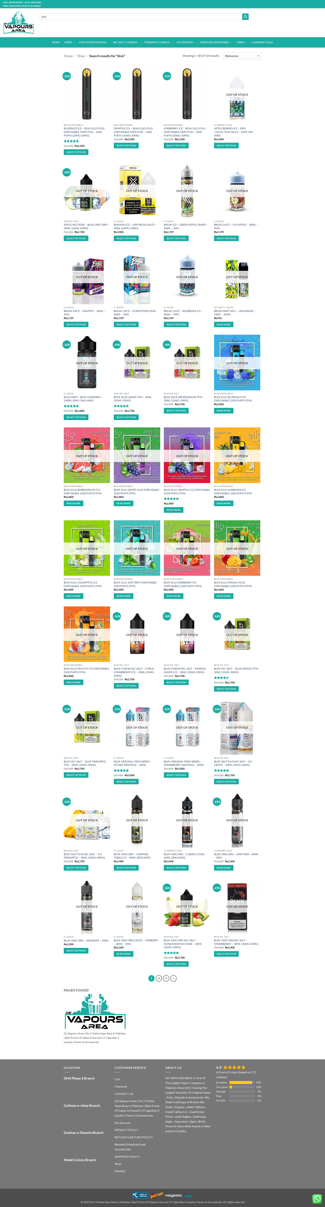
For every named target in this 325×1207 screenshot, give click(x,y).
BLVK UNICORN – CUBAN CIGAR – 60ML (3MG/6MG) (185, 856)
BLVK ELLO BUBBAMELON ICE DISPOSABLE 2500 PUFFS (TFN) (83, 491)
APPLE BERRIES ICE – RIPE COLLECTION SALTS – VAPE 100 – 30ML (234, 132)
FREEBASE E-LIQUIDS (156, 42)
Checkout (121, 1086)
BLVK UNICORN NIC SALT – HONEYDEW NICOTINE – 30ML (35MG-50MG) (183, 944)
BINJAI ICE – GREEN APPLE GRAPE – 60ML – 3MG (186, 226)
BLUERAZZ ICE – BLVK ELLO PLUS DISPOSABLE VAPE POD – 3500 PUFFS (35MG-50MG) (84, 132)
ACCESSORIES (184, 42)
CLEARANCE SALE (262, 42)
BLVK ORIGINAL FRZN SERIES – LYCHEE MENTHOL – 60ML (133, 763)
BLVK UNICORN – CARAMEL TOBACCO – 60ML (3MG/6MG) (132, 856)
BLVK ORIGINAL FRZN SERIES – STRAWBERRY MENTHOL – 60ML (184, 763)
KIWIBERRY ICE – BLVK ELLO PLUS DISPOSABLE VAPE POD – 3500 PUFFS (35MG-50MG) (184, 132)
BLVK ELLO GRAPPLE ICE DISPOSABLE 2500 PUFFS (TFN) (187, 491)
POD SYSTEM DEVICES (92, 42)
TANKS (240, 42)
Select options (76, 152)
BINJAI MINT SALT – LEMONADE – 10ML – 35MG (235, 312)
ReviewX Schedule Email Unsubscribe (130, 1147)
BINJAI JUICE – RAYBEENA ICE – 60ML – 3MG (183, 312)
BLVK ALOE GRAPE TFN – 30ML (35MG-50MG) (133, 398)
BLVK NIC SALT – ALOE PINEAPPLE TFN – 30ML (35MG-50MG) (85, 763)
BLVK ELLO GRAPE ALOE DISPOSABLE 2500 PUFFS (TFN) (136, 491)
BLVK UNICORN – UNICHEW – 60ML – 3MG (236, 856)
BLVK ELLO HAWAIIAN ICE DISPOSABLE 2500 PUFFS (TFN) (233, 491)
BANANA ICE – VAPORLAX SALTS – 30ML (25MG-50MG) (135, 226)
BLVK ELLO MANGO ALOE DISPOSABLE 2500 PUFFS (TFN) (233, 584)
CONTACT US (124, 1093)
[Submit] (245, 17)
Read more (224, 324)
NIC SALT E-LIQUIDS (125, 42)
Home (68, 56)
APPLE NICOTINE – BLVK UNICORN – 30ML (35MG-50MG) (86, 226)
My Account (122, 1122)
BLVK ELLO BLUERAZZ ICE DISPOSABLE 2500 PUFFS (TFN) (233, 398)
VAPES (68, 42)
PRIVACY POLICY (126, 1130)
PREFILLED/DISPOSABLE (214, 42)
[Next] (173, 978)
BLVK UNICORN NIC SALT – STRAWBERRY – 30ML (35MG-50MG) (236, 942)
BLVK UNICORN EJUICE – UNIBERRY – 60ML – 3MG (136, 942)
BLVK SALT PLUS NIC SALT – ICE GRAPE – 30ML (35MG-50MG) (233, 763)
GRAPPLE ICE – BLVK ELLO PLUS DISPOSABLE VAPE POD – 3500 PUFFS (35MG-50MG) (133, 132)
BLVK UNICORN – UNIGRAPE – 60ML (86, 940)
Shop (81, 56)
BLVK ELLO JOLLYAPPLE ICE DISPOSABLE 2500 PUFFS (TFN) (83, 584)
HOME (56, 42)
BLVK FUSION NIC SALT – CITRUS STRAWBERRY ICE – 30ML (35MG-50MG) (134, 672)
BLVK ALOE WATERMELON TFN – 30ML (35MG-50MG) (184, 398)
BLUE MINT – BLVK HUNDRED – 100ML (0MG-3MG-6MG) (83, 398)
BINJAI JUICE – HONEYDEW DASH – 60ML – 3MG (136, 312)
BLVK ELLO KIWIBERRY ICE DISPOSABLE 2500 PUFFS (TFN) (183, 584)
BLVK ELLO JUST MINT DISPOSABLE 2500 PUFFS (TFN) (135, 584)
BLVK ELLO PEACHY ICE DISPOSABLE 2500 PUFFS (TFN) (86, 670)
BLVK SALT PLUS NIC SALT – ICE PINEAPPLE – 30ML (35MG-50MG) (84, 856)
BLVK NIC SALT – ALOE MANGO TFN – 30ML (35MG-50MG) (237, 670)
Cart (117, 1079)
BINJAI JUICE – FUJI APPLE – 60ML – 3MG (236, 226)
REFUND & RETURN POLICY (134, 1137)
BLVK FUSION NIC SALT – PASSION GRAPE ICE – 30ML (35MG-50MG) (185, 670)
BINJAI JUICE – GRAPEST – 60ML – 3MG (84, 312)
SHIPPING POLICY (127, 1156)
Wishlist (120, 1171)
